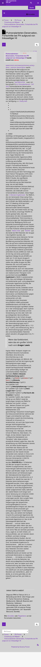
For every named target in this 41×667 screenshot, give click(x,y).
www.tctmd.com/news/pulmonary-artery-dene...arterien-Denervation (20, 66)
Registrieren (22, 616)
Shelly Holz (23, 101)
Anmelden (11, 616)
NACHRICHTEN (19, 82)
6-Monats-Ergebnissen (17, 195)
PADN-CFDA (16, 231)
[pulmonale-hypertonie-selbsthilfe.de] (8, 1)
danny (16, 60)
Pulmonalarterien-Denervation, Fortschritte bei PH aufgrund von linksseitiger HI (17, 56)
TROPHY (27, 231)
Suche (32, 7)
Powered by (15, 647)
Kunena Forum (25, 647)
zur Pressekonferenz (23, 84)
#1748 (35, 51)
